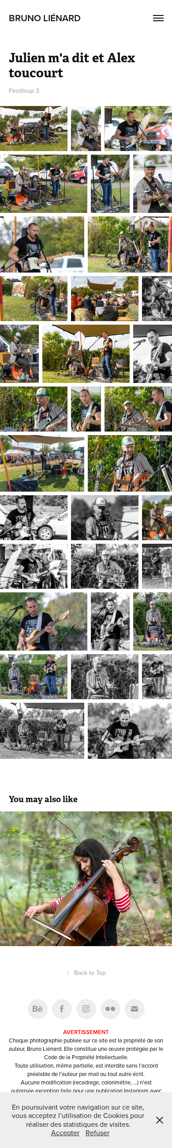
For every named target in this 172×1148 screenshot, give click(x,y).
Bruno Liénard (45, 17)
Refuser (97, 1132)
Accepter (65, 1132)
